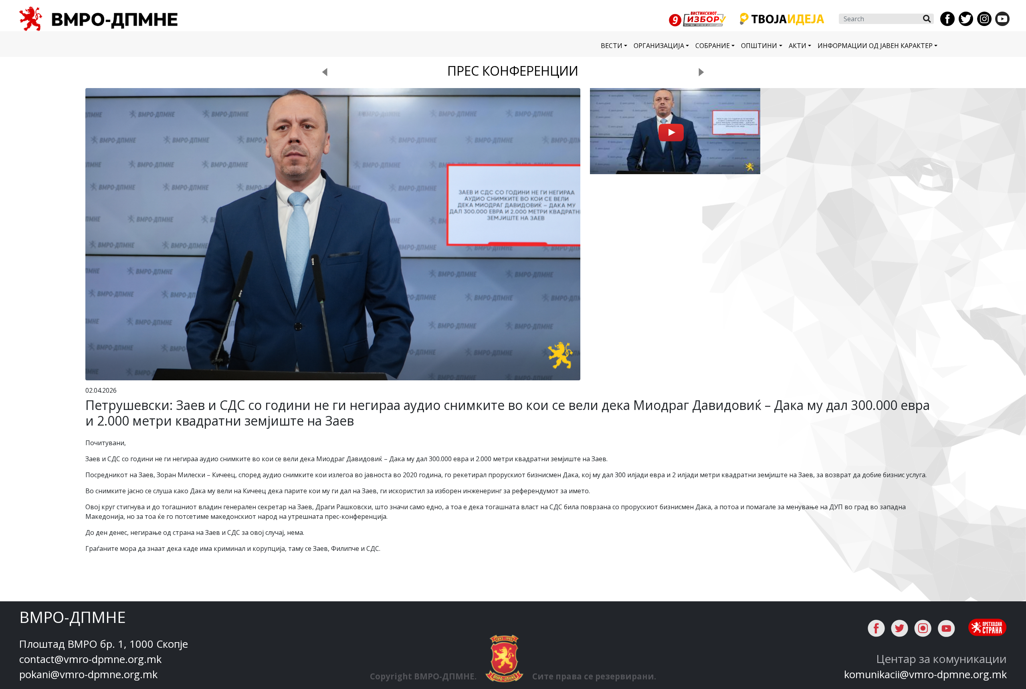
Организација (659, 45)
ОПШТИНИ (759, 45)
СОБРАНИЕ (712, 45)
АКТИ (797, 45)
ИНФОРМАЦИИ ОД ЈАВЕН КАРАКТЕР (875, 45)
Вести (611, 45)
